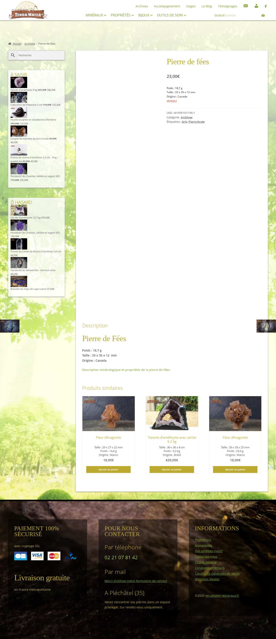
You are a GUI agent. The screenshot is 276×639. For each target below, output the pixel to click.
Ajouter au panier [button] (108, 469)
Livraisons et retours (209, 568)
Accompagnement (167, 6)
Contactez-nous (206, 556)
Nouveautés (203, 545)
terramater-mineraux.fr (222, 595)
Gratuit (225, 15)
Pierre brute (196, 122)
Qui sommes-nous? (209, 551)
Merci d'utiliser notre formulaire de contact (136, 581)
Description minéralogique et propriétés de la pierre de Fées (126, 370)
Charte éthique (206, 562)
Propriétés (121, 15)
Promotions (203, 540)
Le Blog (207, 6)
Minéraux (95, 15)
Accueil (17, 44)
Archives (142, 6)
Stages (191, 6)
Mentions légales (207, 579)
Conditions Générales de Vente (217, 573)
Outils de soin (170, 15)
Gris (184, 122)
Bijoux (144, 15)
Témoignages (227, 6)
